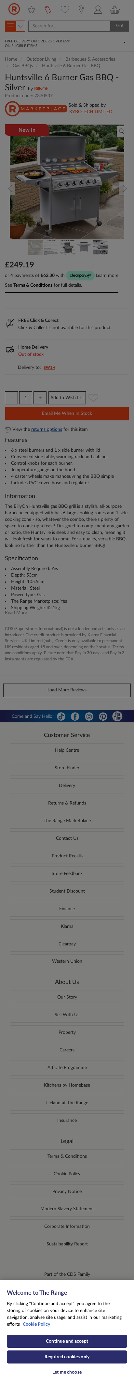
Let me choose (67, 1372)
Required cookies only (67, 1357)
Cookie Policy (36, 1324)
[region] (67, 1333)
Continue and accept (67, 1341)
